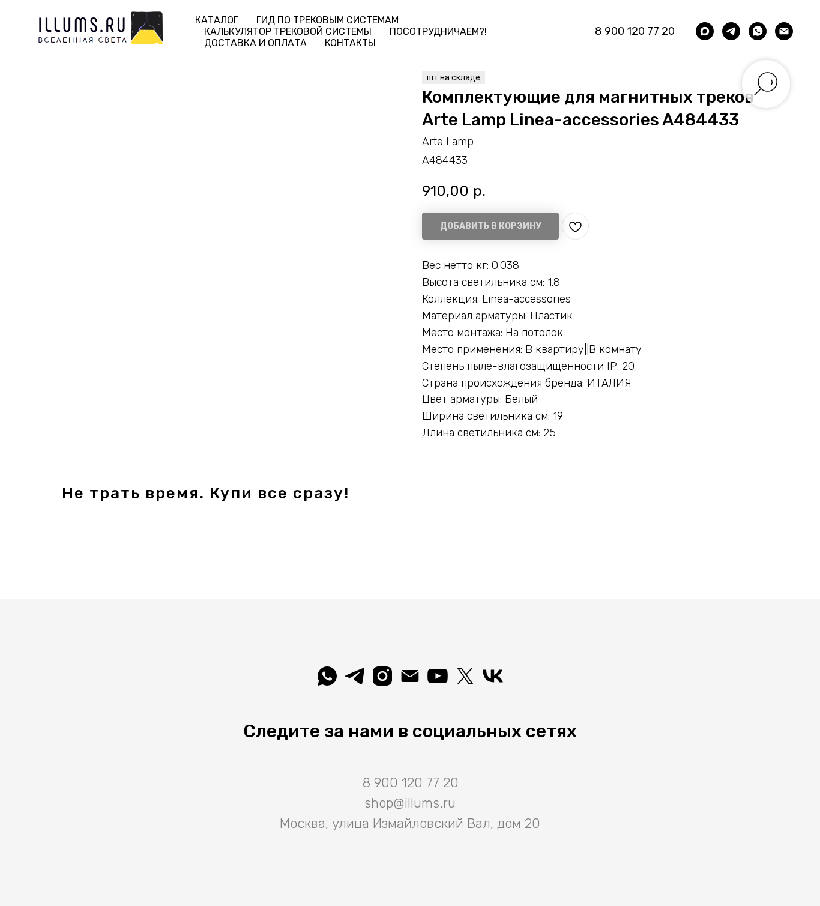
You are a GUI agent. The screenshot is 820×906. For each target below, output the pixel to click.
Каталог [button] (216, 20)
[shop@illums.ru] (784, 31)
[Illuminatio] (438, 676)
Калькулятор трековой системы (288, 31)
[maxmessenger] (705, 31)
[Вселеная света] (493, 676)
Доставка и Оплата (255, 43)
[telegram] (731, 31)
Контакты (350, 43)
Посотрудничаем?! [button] (438, 31)
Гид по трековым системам (327, 20)
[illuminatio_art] (382, 676)
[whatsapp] (758, 31)
